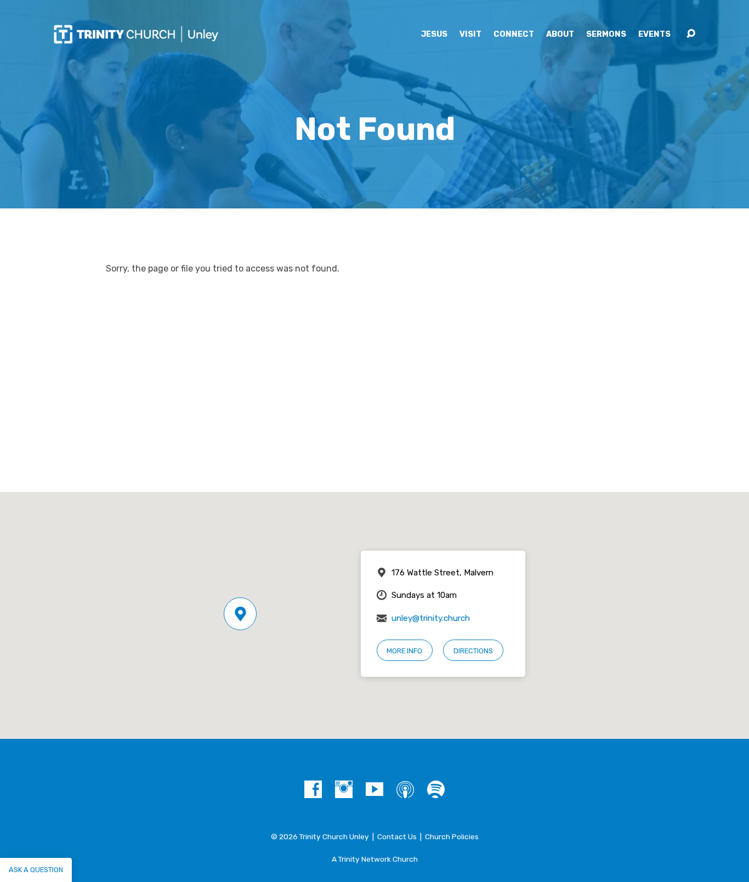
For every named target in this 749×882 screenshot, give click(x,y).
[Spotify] (436, 789)
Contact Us (397, 836)
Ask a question (36, 870)
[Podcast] (405, 789)
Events (654, 34)
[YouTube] (374, 789)
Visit (470, 34)
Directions (473, 651)
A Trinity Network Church (375, 859)
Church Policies (452, 836)
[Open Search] (690, 34)
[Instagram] (344, 789)
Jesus (434, 34)
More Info (404, 651)
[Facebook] (313, 789)
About (560, 34)
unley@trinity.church (430, 618)
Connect (513, 34)
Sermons (606, 34)
